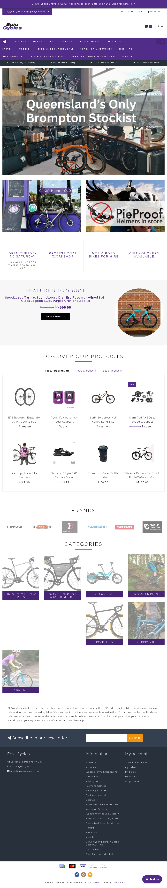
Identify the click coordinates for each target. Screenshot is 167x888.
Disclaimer (92, 776)
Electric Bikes (59, 42)
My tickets (131, 772)
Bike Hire (125, 49)
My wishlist (131, 776)
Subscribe (134, 738)
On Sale (18, 42)
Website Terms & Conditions (101, 772)
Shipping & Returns (97, 790)
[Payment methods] (62, 866)
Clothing (112, 42)
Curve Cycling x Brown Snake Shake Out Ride (102, 843)
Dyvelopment (119, 882)
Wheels (24, 49)
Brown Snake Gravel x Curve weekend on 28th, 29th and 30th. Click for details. (82, 4)
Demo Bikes (92, 849)
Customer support (96, 795)
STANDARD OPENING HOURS (102, 804)
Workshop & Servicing (96, 49)
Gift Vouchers (13, 56)
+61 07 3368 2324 (19, 766)
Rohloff (90, 828)
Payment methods (96, 786)
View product (55, 316)
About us (91, 767)
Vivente (90, 837)
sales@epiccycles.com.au (24, 771)
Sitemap (90, 800)
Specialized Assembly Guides (102, 823)
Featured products (57, 370)
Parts (6, 49)
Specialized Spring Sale (56, 49)
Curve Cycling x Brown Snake (93, 56)
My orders (130, 767)
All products (132, 781)
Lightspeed (93, 882)
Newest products (86, 370)
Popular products (112, 370)
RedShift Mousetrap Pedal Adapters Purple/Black (64, 421)
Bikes (36, 42)
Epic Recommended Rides (48, 56)
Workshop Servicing (97, 809)
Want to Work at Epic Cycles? (102, 814)
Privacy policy (94, 781)
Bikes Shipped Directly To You (102, 818)
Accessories (87, 42)
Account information (136, 762)
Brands (127, 56)
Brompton (91, 832)
